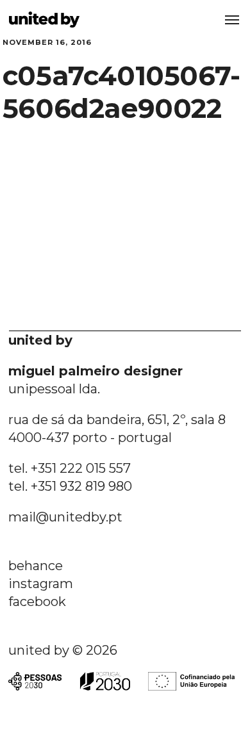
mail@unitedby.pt (65, 517)
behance (35, 565)
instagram (40, 583)
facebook (37, 601)
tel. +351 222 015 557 (69, 468)
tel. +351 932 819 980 (70, 486)
